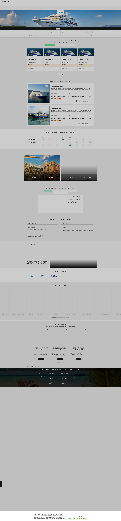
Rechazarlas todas (71, 518)
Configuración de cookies (83, 516)
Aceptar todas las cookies (81, 518)
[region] (60, 260)
